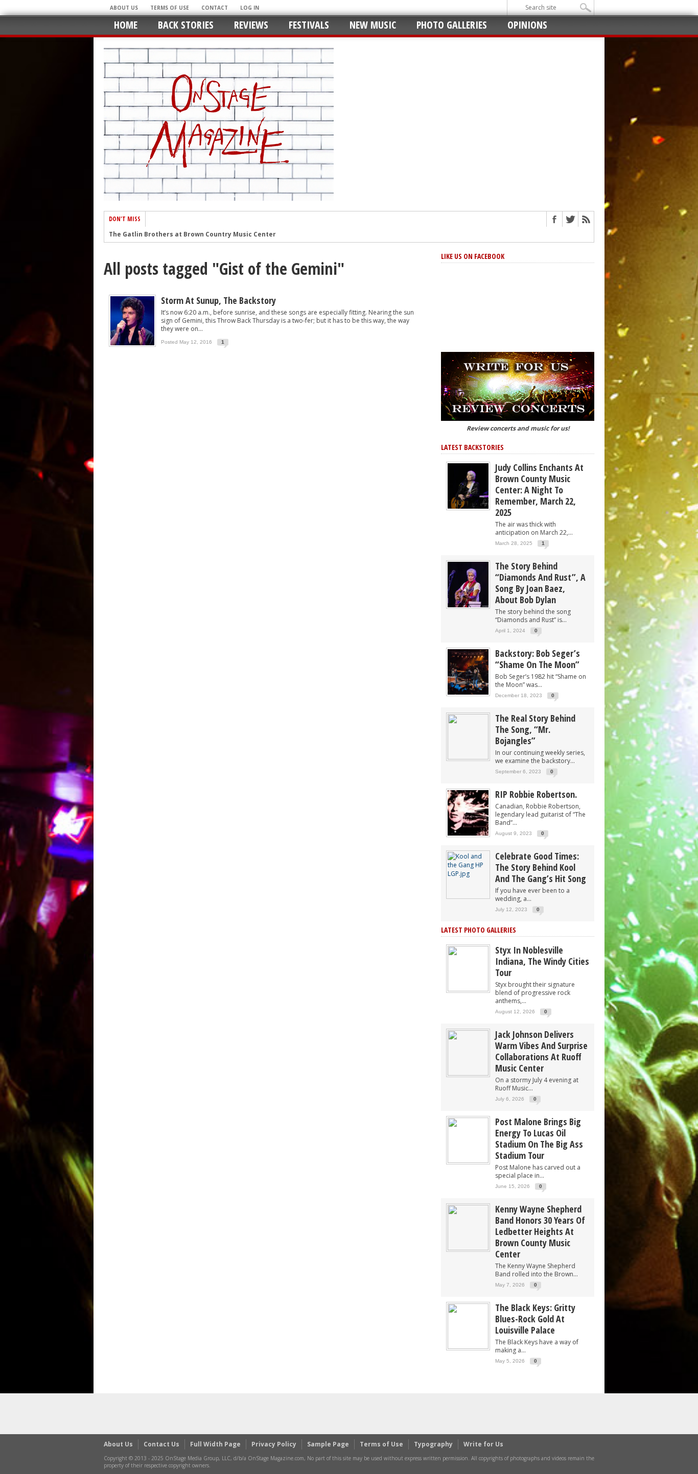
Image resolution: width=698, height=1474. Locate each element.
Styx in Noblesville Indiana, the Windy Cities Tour (542, 961)
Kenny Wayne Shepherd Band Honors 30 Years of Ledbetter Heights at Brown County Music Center (540, 1231)
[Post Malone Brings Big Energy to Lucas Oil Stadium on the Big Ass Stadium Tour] (468, 1139)
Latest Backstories (472, 447)
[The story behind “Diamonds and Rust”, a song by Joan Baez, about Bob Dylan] (468, 584)
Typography (433, 1444)
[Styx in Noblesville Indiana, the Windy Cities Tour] (468, 968)
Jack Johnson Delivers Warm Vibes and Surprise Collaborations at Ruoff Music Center (541, 1051)
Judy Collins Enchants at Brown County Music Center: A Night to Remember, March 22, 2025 (539, 490)
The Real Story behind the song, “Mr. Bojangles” (535, 729)
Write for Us (483, 1444)
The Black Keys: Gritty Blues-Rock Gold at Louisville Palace (535, 1319)
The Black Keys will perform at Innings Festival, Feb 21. (198, 234)
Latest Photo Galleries (478, 930)
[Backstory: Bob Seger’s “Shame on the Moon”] (468, 671)
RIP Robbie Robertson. (536, 794)
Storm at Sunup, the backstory (218, 300)
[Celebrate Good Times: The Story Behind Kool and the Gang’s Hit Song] (468, 864)
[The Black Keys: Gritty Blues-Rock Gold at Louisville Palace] (468, 1325)
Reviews (251, 25)
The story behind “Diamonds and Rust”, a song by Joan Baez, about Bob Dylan (540, 582)
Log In (249, 7)
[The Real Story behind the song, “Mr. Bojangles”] (468, 736)
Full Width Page (215, 1444)
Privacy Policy (273, 1444)
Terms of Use (169, 7)
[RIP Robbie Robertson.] (468, 812)
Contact (214, 7)
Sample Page (328, 1444)
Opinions (527, 25)
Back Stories (186, 25)
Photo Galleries (451, 25)
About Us (124, 7)
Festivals (309, 25)
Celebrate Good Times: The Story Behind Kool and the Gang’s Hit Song (540, 867)
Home (125, 25)
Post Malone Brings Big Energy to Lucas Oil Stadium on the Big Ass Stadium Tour (539, 1138)
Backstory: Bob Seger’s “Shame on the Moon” (537, 659)
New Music (373, 25)
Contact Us (161, 1444)
